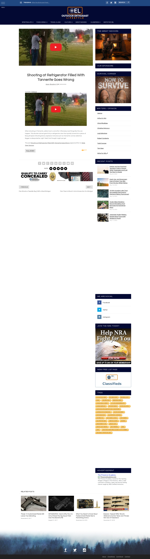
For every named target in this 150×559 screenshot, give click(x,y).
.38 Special (106, 400)
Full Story (30, 151)
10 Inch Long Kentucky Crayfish (108, 409)
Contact (127, 556)
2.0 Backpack (101, 406)
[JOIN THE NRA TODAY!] (113, 346)
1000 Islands (113, 421)
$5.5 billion (113, 397)
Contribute (119, 556)
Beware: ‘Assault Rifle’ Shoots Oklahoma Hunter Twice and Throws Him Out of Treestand (116, 515)
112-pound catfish (114, 415)
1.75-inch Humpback (117, 403)
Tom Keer (100, 148)
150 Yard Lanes (112, 418)
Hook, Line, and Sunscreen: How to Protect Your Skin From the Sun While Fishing (118, 181)
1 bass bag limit (102, 403)
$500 (98, 400)
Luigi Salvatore (102, 133)
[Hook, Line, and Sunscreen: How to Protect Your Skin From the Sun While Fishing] (103, 182)
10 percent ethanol (103, 412)
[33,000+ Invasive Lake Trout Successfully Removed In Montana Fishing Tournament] (103, 193)
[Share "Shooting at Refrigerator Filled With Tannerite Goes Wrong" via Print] (72, 163)
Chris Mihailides (102, 123)
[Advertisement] (113, 258)
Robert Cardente (103, 138)
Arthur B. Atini (101, 118)
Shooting (53, 84)
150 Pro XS (100, 418)
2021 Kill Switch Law (104, 432)
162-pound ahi (101, 421)
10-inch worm (118, 412)
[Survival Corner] (113, 89)
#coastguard (101, 397)
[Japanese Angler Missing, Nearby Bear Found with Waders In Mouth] (103, 217)
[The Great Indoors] (113, 47)
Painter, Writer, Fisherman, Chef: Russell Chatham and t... (50, 2)
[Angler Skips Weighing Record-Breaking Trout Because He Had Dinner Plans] (103, 205)
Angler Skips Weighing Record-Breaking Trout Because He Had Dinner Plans (118, 204)
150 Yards (123, 418)
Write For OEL (102, 153)
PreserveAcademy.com (108, 477)
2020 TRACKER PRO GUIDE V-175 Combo (114, 429)
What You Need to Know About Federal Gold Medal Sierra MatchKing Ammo (87, 515)
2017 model (114, 427)
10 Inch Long (124, 406)
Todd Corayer (101, 143)
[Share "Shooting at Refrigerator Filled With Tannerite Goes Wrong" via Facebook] (40, 163)
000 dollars (117, 400)
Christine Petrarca (103, 128)
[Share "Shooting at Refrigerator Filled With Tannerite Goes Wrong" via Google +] (48, 163)
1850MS (123, 421)
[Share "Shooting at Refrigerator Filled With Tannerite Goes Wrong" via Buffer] (60, 163)
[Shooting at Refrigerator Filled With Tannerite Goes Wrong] (56, 47)
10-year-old (101, 415)
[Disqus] (56, 224)
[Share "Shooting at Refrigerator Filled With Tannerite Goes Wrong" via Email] (68, 163)
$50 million (124, 397)
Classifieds (111, 556)
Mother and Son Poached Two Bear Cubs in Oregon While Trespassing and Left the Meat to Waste (118, 169)
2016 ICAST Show (102, 427)
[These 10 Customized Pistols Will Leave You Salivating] (33, 503)
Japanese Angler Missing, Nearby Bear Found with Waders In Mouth (118, 216)
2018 (123, 427)
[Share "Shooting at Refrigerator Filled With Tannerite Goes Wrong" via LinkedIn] (56, 163)
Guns (47, 84)
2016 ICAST (112, 424)
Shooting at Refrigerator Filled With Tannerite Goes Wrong (50, 143)
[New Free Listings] (113, 379)
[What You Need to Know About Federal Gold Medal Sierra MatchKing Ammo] (89, 503)
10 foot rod (113, 406)
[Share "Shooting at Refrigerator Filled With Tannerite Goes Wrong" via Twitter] (44, 163)
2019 (98, 429)
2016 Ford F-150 (101, 424)
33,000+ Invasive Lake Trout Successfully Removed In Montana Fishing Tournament (119, 192)
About (104, 556)
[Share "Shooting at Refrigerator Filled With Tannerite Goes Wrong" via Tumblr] (52, 163)
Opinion (99, 113)
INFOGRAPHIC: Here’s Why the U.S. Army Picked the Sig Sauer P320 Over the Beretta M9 (60, 515)
